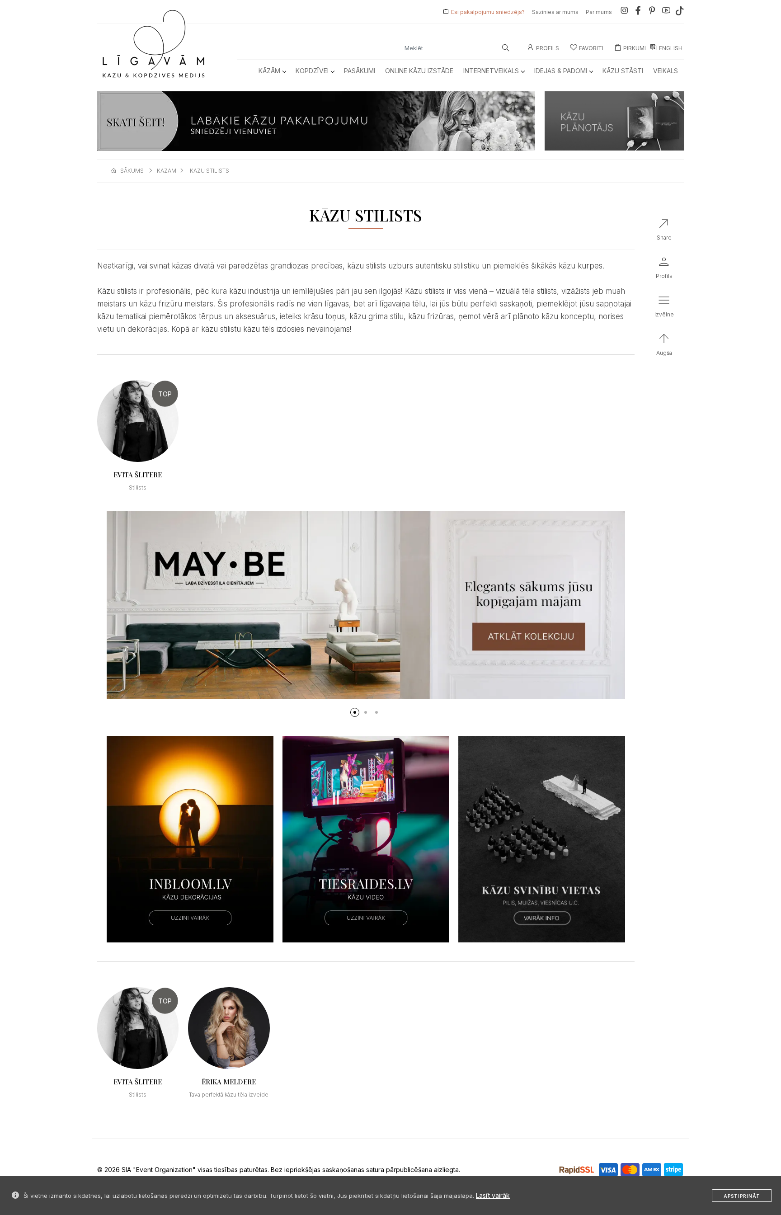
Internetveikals (491, 71)
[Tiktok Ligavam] (679, 12)
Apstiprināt (742, 1196)
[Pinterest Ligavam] (652, 12)
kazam (166, 170)
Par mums (599, 12)
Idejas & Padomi (560, 71)
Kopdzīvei (312, 71)
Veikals (665, 71)
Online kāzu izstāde (419, 71)
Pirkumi (634, 48)
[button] (354, 712)
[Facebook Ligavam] (638, 12)
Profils (547, 48)
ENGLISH (670, 48)
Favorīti (591, 48)
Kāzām (269, 71)
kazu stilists (209, 170)
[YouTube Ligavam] (666, 12)
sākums (132, 170)
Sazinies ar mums (555, 12)
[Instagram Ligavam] (624, 12)
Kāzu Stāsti (622, 71)
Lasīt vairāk (493, 1195)
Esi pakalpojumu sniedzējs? (488, 12)
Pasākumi (359, 71)
